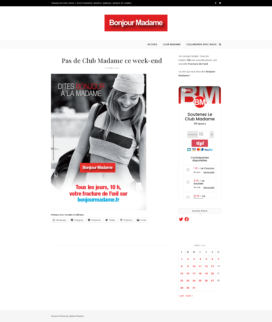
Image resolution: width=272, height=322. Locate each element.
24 (194, 280)
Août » (189, 295)
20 (212, 273)
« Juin (181, 295)
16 (187, 273)
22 (181, 280)
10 (194, 266)
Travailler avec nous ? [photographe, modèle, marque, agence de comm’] (91, 3)
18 (200, 273)
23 (187, 280)
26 (206, 280)
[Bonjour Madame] (136, 23)
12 (206, 266)
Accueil (152, 44)
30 (187, 287)
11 (200, 266)
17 (194, 273)
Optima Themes (76, 316)
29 (181, 287)
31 (194, 287)
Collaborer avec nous (201, 44)
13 (212, 266)
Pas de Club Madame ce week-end (112, 60)
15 (181, 273)
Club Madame (172, 44)
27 (212, 280)
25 (200, 280)
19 (206, 273)
